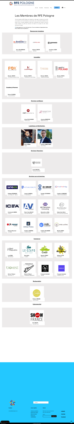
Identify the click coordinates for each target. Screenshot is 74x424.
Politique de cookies (34, 412)
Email (44, 414)
